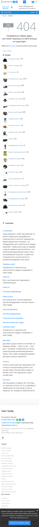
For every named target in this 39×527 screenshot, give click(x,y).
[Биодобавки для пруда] (5, 146)
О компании (7, 231)
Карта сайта (4, 506)
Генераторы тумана (15, 165)
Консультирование (10, 309)
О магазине (4, 498)
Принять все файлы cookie (19, 523)
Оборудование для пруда (16, 198)
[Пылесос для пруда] (5, 93)
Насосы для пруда (14, 85)
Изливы (11, 138)
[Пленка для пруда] (5, 60)
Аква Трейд (7, 411)
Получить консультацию (24, 1)
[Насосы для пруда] (5, 87)
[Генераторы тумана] (5, 166)
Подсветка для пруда (15, 132)
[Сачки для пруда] (5, 173)
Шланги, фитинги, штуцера (17, 185)
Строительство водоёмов (13, 318)
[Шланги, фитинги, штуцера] (5, 186)
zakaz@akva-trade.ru (9, 425)
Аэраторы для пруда (15, 112)
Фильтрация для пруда (16, 79)
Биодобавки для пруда (16, 145)
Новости (6, 277)
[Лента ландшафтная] (5, 180)
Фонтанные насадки (15, 158)
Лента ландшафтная (15, 178)
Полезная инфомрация (12, 292)
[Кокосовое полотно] (5, 126)
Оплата (6, 362)
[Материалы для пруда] (5, 206)
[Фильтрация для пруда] (5, 80)
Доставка (6, 340)
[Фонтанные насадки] (5, 160)
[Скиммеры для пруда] (5, 100)
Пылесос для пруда (15, 92)
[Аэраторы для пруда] (5, 113)
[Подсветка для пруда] (5, 133)
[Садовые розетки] (5, 120)
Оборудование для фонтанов (18, 192)
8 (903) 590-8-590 (8, 1)
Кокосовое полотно (14, 125)
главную (13, 46)
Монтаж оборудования (12, 314)
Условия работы (5, 503)
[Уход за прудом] (5, 213)
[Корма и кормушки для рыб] (5, 153)
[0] (32, 2)
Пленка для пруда (14, 59)
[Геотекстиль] (5, 73)
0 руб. (36, 1)
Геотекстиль (12, 72)
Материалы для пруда (15, 205)
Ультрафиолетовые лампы (17, 105)
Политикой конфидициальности (19, 517)
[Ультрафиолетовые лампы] (5, 106)
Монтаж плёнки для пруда (13, 322)
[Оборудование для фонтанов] (5, 193)
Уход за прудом (13, 212)
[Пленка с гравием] (5, 67)
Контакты (6, 380)
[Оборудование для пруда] (5, 200)
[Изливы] (5, 140)
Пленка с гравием (14, 65)
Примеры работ (9, 264)
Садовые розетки (14, 119)
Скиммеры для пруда (15, 99)
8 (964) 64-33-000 (8, 423)
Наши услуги (8, 296)
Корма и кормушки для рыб (17, 152)
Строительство (5, 501)
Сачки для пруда (14, 172)
